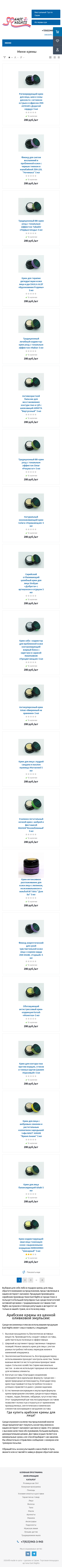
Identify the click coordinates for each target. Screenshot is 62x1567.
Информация (31, 1476)
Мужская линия (31, 1528)
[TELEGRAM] (34, 1553)
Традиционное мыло (31, 1535)
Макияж (31, 1518)
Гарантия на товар (31, 1497)
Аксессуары (31, 1521)
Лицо (31, 1500)
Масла (31, 1511)
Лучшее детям (31, 1532)
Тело (31, 1507)
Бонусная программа (31, 1487)
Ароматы (31, 1514)
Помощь (31, 1490)
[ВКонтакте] (28, 1553)
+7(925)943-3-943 (51, 30)
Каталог (31, 1479)
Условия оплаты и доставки (31, 1494)
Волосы (31, 1504)
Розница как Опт (31, 1483)
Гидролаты (31, 1525)
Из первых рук (41, 22)
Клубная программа (31, 1472)
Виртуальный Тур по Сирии (44, 13)
